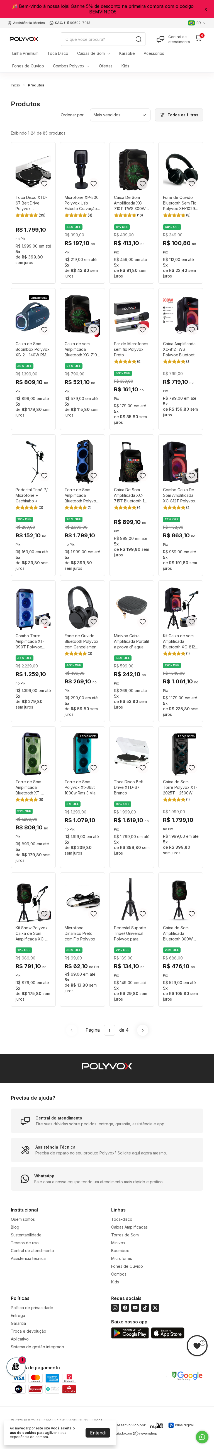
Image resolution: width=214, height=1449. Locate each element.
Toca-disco (121, 1219)
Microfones (121, 1258)
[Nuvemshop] (136, 1434)
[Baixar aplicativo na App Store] (167, 1333)
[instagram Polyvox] (115, 1308)
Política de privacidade (32, 1307)
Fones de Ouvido (28, 65)
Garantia (18, 1323)
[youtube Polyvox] (135, 1308)
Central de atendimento (179, 39)
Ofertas (106, 65)
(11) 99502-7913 (77, 23)
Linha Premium (25, 53)
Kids (125, 65)
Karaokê (127, 53)
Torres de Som (125, 1234)
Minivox (118, 1242)
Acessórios (154, 53)
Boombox (120, 1250)
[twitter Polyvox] (155, 1308)
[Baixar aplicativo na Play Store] (130, 1333)
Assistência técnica (29, 23)
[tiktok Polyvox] (145, 1308)
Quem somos (23, 1219)
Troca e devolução (28, 1331)
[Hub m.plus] (157, 1426)
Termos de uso (25, 1242)
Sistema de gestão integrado (37, 1346)
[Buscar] (138, 39)
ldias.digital (184, 1425)
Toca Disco (57, 53)
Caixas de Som (91, 53)
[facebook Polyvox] (125, 1308)
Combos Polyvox (68, 65)
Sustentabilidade (26, 1234)
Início (15, 85)
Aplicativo (20, 1339)
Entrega (18, 1315)
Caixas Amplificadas (129, 1227)
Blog (15, 1227)
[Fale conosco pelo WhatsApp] (202, 1437)
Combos (119, 1274)
